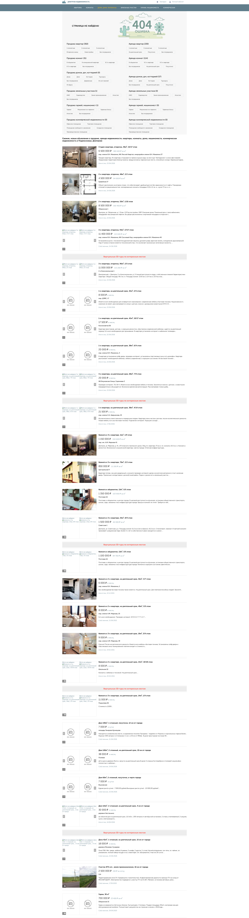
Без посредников (105, 52)
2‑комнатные (85, 48)
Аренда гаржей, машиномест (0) (144, 105)
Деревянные (88, 81)
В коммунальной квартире (90, 62)
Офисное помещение (74, 124)
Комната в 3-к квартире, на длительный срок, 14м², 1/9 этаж (124, 696)
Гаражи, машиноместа (150, 7)
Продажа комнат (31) (76, 58)
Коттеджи (89, 77)
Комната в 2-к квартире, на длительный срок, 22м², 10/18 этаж (126, 662)
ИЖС (68, 95)
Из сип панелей (104, 81)
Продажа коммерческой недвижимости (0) (87, 120)
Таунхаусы (102, 77)
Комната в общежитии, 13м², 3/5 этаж (115, 552)
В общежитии (71, 62)
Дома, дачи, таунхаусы (107, 7)
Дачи (78, 77)
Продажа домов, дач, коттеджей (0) (83, 73)
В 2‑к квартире (110, 62)
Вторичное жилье (72, 52)
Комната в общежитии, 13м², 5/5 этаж (115, 490)
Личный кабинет (178, 2)
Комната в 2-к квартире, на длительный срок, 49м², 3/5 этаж (125, 606)
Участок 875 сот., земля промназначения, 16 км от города (123, 867)
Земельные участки (128, 7)
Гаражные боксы (106, 109)
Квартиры (78, 7)
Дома (68, 77)
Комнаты (89, 7)
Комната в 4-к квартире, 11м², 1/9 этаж (115, 435)
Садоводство (80, 95)
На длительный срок (135, 52)
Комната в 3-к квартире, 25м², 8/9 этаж (115, 518)
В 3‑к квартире (71, 66)
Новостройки (89, 52)
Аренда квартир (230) (139, 44)
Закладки (163, 2)
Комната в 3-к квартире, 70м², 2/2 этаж (115, 462)
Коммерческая (169, 7)
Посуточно (151, 52)
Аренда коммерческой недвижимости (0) (148, 120)
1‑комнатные (71, 48)
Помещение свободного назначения (78, 128)
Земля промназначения (98, 95)
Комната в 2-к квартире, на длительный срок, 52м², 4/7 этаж (125, 579)
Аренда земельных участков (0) (143, 91)
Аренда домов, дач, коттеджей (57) (145, 77)
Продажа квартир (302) (77, 44)
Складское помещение (104, 128)
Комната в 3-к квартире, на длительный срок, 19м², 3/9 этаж (124, 634)
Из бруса (69, 85)
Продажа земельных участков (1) (82, 91)
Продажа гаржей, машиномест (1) (82, 105)
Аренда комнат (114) (138, 58)
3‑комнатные (100, 48)
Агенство (116, 95)
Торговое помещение (94, 124)
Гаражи (69, 109)
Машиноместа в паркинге (86, 109)
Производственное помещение (77, 132)
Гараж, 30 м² (104, 894)
